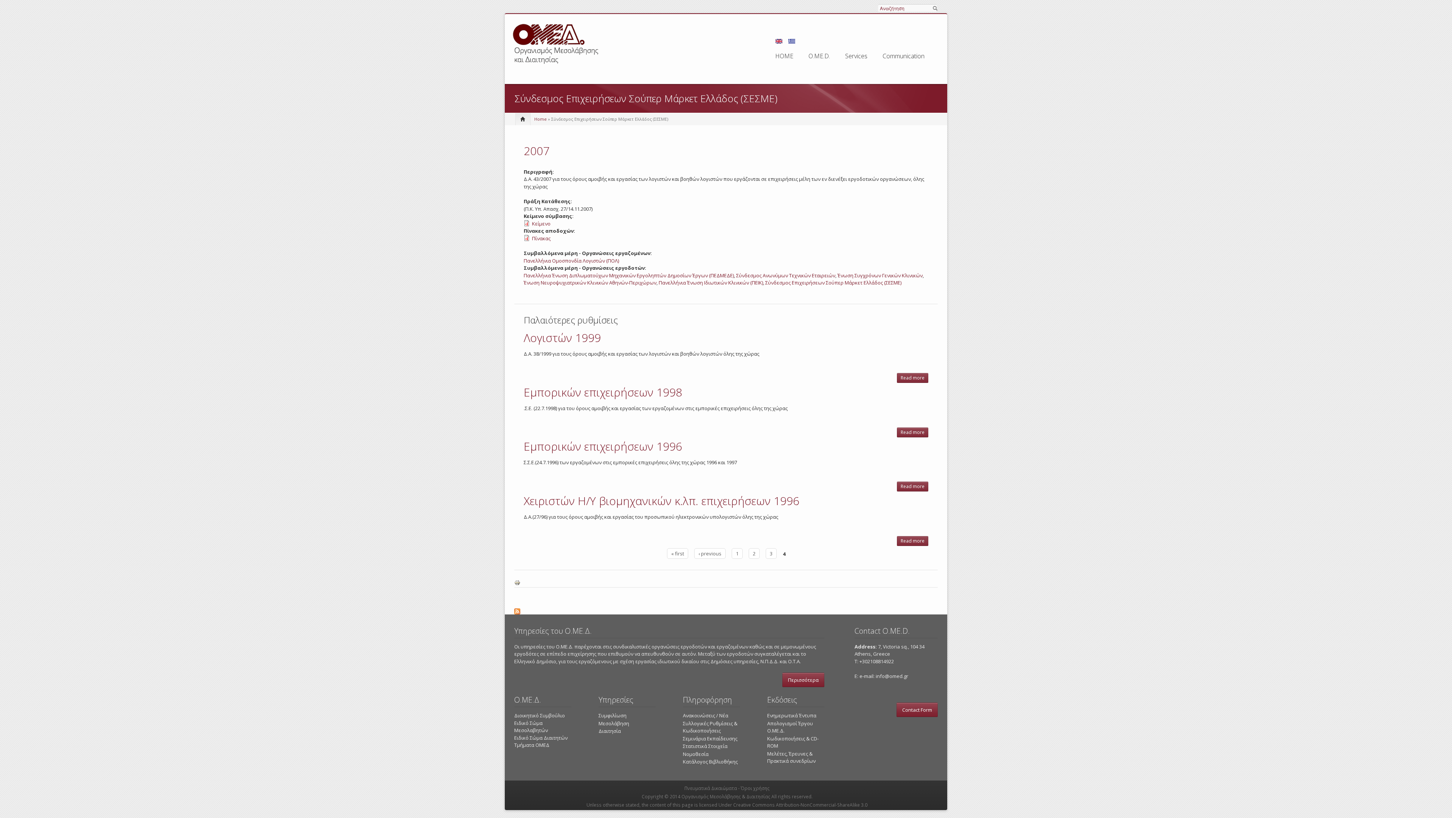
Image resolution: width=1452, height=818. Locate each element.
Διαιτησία (610, 731)
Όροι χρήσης (755, 788)
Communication (904, 56)
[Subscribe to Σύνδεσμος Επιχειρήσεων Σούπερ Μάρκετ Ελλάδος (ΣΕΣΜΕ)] (726, 610)
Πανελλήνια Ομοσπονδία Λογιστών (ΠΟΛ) (571, 260)
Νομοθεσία (696, 754)
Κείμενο (541, 223)
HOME (784, 56)
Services (856, 56)
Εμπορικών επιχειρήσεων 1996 (603, 446)
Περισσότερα (803, 679)
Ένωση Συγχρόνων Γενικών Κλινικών (880, 275)
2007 (536, 151)
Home (540, 119)
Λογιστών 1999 (562, 337)
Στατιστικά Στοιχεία (705, 746)
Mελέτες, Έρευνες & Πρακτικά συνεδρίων (791, 757)
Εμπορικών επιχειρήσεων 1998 (603, 392)
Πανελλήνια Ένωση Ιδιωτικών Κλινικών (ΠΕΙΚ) (711, 282)
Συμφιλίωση (613, 715)
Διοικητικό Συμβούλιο (539, 715)
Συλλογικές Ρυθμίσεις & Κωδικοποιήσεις (710, 727)
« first (677, 553)
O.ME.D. (819, 56)
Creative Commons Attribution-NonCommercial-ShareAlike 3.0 (800, 805)
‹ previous (709, 553)
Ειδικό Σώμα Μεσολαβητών (531, 727)
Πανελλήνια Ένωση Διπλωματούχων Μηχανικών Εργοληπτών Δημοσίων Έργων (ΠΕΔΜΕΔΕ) (629, 275)
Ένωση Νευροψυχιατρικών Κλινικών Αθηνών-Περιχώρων (590, 282)
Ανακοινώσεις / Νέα (705, 715)
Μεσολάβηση (614, 723)
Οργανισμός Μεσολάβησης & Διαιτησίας (725, 796)
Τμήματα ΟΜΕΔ (531, 745)
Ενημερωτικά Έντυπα (791, 715)
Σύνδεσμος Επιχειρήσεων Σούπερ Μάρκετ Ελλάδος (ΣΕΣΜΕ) (833, 282)
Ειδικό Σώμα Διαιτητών (541, 737)
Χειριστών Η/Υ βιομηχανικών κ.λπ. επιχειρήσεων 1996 (661, 501)
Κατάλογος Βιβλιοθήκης (710, 761)
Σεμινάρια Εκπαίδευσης (710, 738)
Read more (914, 379)
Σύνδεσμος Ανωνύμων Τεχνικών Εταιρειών (785, 275)
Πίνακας (541, 238)
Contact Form (917, 709)
